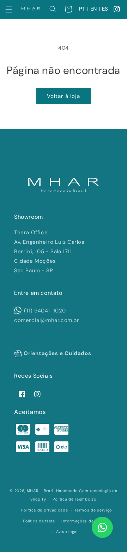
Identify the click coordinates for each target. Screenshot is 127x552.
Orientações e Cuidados (56, 353)
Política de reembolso (75, 499)
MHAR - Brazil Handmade (52, 490)
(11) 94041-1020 (45, 310)
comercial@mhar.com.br (46, 320)
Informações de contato (85, 521)
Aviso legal (67, 531)
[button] (9, 9)
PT (82, 8)
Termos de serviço (93, 510)
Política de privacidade (44, 510)
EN (93, 8)
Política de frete (39, 521)
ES (105, 8)
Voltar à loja (63, 96)
